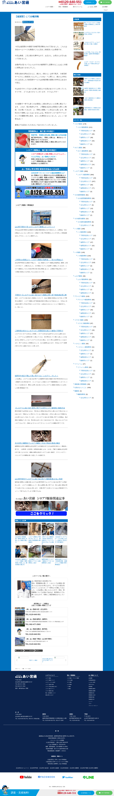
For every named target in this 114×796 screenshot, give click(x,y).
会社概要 (90, 678)
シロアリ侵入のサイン (50, 688)
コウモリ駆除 (81, 320)
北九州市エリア (87, 134)
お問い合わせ (91, 684)
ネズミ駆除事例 (84, 151)
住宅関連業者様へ (92, 680)
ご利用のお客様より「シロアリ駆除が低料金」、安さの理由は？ (39, 260)
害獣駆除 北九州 (92, 694)
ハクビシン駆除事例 (86, 347)
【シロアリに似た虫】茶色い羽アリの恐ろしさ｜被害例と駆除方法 (40, 408)
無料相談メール (90, 2)
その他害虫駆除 (81, 218)
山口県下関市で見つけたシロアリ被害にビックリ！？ (35, 227)
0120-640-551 (71, 2)
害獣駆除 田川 (91, 699)
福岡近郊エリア (87, 141)
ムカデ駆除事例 (84, 279)
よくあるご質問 (92, 682)
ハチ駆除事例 (84, 256)
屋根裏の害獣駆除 (82, 384)
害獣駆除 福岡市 (92, 688)
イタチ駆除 (80, 124)
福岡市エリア (39, 650)
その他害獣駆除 (81, 195)
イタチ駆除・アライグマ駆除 (73, 678)
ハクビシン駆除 (81, 343)
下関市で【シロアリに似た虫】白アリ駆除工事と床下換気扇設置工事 (41, 295)
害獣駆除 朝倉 (91, 697)
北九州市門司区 (34, 768)
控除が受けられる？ (49, 694)
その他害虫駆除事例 (85, 222)
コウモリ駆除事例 (85, 323)
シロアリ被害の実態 (49, 684)
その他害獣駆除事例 (86, 198)
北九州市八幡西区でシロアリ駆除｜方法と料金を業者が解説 (37, 443)
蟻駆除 (78, 391)
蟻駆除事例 (82, 394)
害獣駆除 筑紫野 (92, 690)
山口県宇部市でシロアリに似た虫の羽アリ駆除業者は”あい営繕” (39, 479)
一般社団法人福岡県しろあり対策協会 (57, 763)
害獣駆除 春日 (91, 692)
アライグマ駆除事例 (86, 300)
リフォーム (80, 364)
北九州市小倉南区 (54, 768)
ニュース (90, 701)
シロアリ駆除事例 (29, 650)
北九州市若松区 (64, 768)
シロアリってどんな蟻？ (50, 682)
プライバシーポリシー (93, 705)
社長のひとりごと (82, 387)
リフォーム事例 (84, 367)
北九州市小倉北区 (44, 768)
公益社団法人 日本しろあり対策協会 (57, 759)
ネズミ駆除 (80, 147)
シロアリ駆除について (50, 680)
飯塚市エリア (86, 144)
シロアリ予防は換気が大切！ (51, 686)
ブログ (90, 703)
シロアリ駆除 (20, 650)
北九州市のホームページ (22, 768)
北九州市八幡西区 (93, 768)
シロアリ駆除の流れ (49, 690)
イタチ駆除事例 (85, 127)
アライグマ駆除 (82, 296)
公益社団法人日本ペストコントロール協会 (57, 761)
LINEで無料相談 (106, 2)
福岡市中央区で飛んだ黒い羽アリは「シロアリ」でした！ (36, 376)
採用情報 (90, 686)
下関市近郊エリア (88, 131)
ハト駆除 (79, 229)
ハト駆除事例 (84, 232)
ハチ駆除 (79, 252)
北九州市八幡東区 (74, 768)
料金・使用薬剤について (50, 692)
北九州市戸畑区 (84, 768)
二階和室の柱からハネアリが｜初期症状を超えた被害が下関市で (39, 331)
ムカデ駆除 (80, 276)
